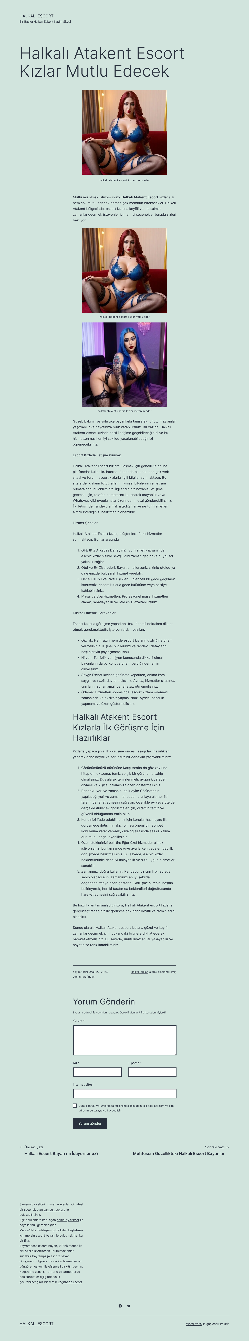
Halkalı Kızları (139, 972)
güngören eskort (31, 1266)
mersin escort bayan (40, 1235)
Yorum (79, 1020)
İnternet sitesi (83, 1084)
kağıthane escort (70, 1282)
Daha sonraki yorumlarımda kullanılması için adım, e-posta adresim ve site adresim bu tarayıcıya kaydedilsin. (126, 1108)
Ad (76, 1063)
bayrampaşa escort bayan (51, 1256)
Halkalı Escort (36, 16)
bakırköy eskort (68, 1220)
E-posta (135, 1063)
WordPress (194, 1324)
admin (77, 976)
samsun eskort (54, 1209)
